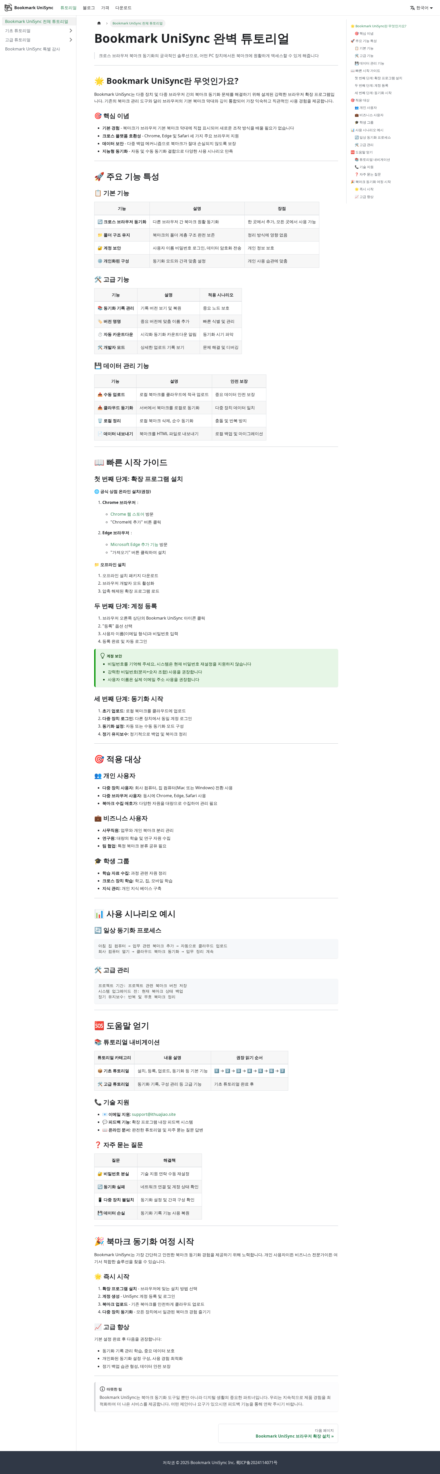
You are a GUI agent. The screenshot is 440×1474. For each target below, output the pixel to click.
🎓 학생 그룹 (364, 122)
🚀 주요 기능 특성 (364, 40)
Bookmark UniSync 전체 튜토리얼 (36, 21)
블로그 (89, 7)
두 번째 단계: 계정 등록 (371, 85)
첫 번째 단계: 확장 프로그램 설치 (378, 78)
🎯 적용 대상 (360, 100)
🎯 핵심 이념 (364, 33)
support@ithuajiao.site (154, 1114)
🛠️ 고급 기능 (364, 55)
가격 (105, 7)
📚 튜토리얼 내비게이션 (372, 159)
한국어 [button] (422, 7)
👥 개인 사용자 (366, 107)
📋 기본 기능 (364, 48)
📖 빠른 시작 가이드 (365, 70)
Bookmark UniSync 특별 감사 (32, 49)
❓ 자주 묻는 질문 (368, 174)
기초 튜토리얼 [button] (18, 30)
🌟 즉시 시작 (364, 189)
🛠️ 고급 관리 (364, 144)
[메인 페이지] (99, 23)
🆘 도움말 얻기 (362, 152)
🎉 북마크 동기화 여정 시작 (371, 181)
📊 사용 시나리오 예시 (367, 130)
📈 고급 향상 (364, 196)
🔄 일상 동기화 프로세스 (373, 137)
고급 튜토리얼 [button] (18, 40)
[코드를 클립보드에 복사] (332, 945)
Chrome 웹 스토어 (127, 514)
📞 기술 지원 (364, 167)
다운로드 (123, 7)
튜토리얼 (68, 7)
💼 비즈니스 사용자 (369, 115)
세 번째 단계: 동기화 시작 (373, 92)
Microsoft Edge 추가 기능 (134, 544)
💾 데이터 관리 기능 (369, 63)
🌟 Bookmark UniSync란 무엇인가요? (378, 26)
